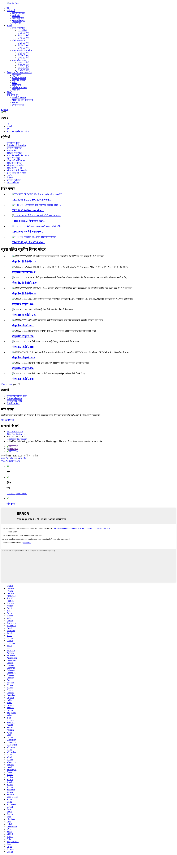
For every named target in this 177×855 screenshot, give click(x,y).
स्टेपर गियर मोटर (13, 158)
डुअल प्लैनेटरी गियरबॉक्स (16, 173)
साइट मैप (4, 458)
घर (8, 8)
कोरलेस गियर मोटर (14, 168)
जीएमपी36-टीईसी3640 (23, 304)
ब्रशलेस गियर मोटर (14, 153)
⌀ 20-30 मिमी (23, 33)
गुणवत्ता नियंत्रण (18, 20)
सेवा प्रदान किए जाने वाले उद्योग (19, 72)
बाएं (8, 129)
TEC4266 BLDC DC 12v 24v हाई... (31, 199)
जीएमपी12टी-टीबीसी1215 (24, 261)
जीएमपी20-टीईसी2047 (23, 325)
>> (11, 384)
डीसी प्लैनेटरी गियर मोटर (16, 145)
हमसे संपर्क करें (12, 95)
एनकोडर (10, 175)
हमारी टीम (16, 15)
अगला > (6, 384)
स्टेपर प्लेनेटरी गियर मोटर (17, 160)
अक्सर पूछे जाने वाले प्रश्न (22, 100)
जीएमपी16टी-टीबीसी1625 (24, 293)
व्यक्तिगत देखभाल (19, 77)
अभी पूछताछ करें (7, 420)
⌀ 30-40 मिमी (23, 35)
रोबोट (14, 82)
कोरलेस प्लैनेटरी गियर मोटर (17, 170)
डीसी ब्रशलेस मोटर (20, 40)
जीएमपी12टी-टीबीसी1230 (24, 272)
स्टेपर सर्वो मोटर (13, 182)
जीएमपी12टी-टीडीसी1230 (24, 282)
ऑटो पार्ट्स (16, 85)
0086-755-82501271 (16, 434)
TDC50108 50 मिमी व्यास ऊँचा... (28, 221)
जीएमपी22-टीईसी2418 (23, 346)
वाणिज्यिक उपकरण (19, 87)
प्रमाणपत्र (16, 23)
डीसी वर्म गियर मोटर (14, 148)
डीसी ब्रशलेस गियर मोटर (22, 50)
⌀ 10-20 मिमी (23, 63)
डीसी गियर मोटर (18, 28)
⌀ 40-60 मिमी (23, 38)
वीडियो (9, 92)
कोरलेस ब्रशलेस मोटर (15, 165)
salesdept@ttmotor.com (17, 439)
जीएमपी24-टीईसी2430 (23, 368)
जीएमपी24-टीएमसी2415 (23, 357)
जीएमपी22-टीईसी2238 (23, 336)
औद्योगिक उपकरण (19, 80)
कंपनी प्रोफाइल (18, 13)
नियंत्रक (10, 178)
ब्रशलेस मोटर (12, 150)
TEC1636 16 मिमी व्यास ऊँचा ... (28, 210)
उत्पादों (9, 25)
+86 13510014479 (15, 431)
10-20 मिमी (22, 30)
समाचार (15, 102)
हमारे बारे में (11, 10)
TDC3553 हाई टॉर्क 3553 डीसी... (28, 242)
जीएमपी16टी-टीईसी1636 (24, 314)
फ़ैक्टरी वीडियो (18, 18)
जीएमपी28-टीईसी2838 (23, 378)
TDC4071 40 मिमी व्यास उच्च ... (28, 231)
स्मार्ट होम (15, 90)
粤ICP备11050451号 (10, 461)
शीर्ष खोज (22, 458)
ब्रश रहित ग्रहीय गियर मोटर (18, 131)
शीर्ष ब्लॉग (13, 458)
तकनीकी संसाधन (19, 97)
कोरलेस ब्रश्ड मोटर (14, 163)
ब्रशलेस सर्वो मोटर (14, 180)
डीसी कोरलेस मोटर (19, 60)
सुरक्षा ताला (16, 75)
